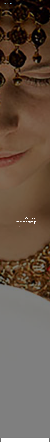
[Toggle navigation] (44, 3)
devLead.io (8, 3)
